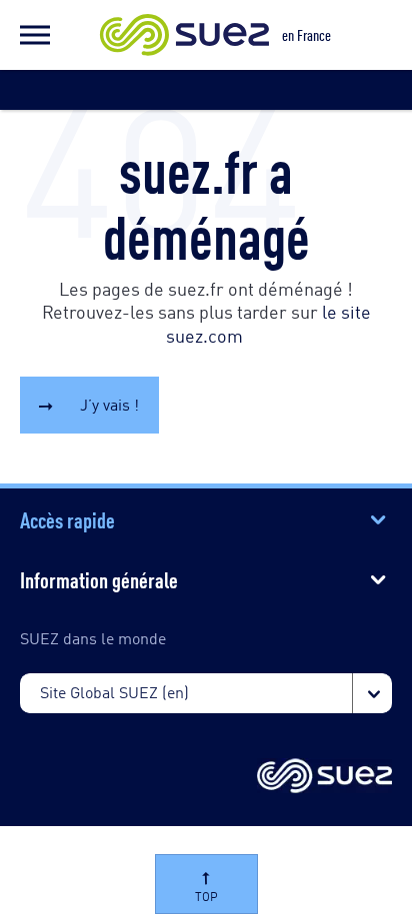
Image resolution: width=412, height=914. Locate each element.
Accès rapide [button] (67, 518)
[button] (35, 35)
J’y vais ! (109, 404)
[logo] (324, 777)
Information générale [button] (99, 578)
